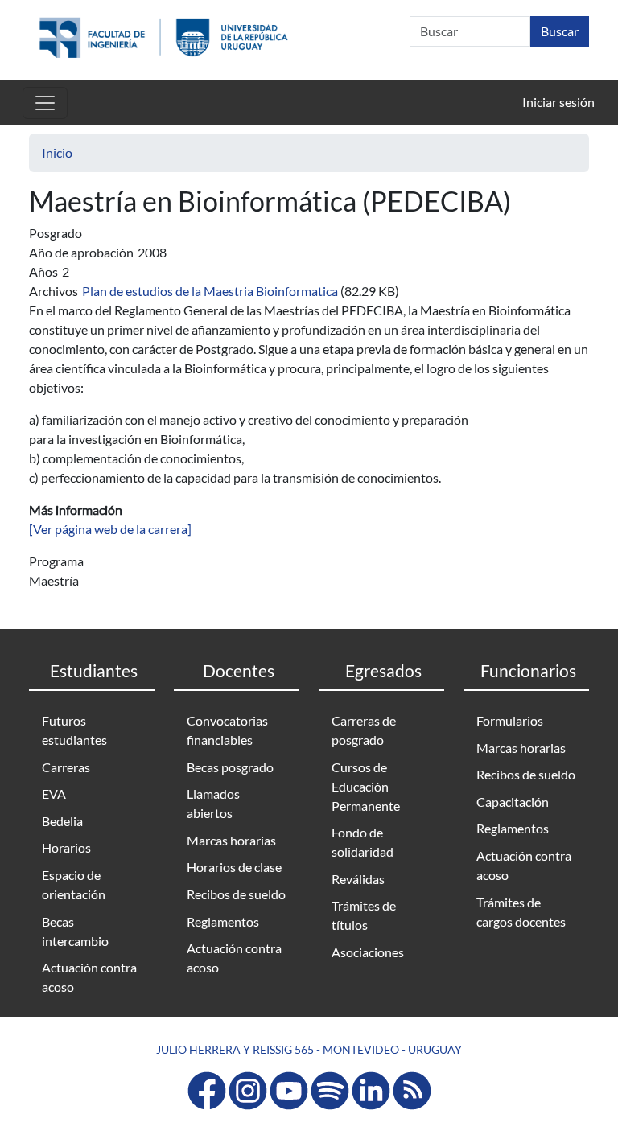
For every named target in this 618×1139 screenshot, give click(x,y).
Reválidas (358, 878)
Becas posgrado (230, 767)
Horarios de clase (234, 866)
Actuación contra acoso (89, 977)
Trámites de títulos (364, 915)
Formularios (509, 720)
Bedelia (62, 821)
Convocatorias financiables (227, 730)
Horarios (66, 847)
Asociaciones (368, 952)
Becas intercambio (75, 931)
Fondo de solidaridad (362, 841)
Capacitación (512, 801)
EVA (54, 793)
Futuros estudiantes (74, 730)
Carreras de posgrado (364, 730)
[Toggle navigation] (45, 103)
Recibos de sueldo (236, 894)
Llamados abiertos (213, 803)
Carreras (66, 767)
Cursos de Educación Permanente (366, 786)
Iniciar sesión (558, 101)
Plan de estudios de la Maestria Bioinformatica (210, 290)
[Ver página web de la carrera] (110, 529)
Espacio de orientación (73, 884)
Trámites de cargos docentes (521, 911)
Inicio (57, 152)
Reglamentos (223, 921)
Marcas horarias (231, 840)
